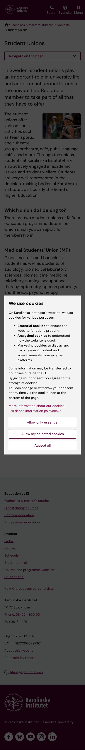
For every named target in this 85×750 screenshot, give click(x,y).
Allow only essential (42, 422)
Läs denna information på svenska (35, 411)
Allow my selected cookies (42, 434)
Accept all (42, 445)
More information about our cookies (37, 406)
